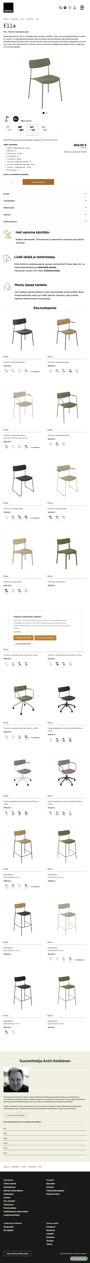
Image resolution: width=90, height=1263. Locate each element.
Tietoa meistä (10, 1183)
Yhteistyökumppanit (55, 1190)
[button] (65, 7)
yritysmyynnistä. (52, 270)
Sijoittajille (8, 1194)
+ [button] (18, 182)
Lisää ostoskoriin (38, 182)
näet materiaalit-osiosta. (49, 140)
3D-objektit (8, 1230)
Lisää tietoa (17, 631)
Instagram (50, 1227)
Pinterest (50, 1237)
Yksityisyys (9, 1204)
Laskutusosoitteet (12, 1215)
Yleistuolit (30, 19)
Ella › (5, 1128)
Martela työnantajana (13, 1190)
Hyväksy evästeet (23, 638)
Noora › (6, 1143)
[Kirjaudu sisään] (74, 7)
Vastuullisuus (9, 1187)
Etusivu (6, 19)
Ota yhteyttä (9, 1201)
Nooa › (6, 1138)
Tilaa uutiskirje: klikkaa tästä (17, 1253)
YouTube (49, 1240)
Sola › (5, 1153)
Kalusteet (14, 19)
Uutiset (7, 1197)
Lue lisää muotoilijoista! (15, 1115)
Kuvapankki (9, 1227)
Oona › (6, 1148)
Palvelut (50, 1187)
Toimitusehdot (10, 1208)
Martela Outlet (52, 1194)
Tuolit (22, 19)
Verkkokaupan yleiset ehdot (16, 1211)
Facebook (50, 1230)
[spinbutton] (12, 182)
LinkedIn (50, 1233)
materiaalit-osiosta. (47, 267)
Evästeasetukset (23, 644)
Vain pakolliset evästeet (45, 638)
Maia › (6, 1133)
